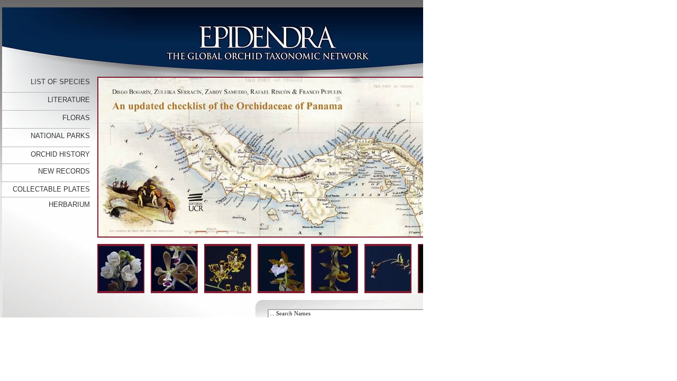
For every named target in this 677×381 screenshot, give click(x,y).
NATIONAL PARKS (60, 136)
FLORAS (76, 118)
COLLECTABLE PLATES (51, 189)
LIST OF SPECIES (60, 82)
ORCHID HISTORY (60, 154)
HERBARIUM (69, 204)
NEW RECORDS (64, 171)
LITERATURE (69, 100)
